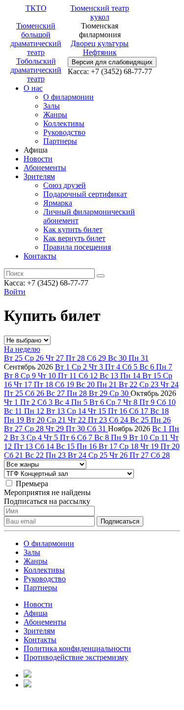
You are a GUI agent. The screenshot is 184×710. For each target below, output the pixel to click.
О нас (33, 88)
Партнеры (60, 141)
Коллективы (63, 123)
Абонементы (45, 167)
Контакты (40, 256)
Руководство (64, 132)
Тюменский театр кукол (99, 12)
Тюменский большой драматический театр (35, 39)
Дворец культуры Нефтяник (100, 47)
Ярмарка (57, 203)
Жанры (55, 114)
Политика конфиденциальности (77, 648)
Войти (15, 292)
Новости (38, 159)
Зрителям (39, 176)
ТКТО (36, 8)
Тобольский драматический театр (35, 70)
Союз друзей (64, 185)
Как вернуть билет (74, 238)
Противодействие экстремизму (76, 657)
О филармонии (68, 97)
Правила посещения (77, 247)
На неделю (22, 349)
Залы (51, 106)
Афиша (36, 613)
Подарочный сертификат (85, 194)
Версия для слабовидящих (112, 62)
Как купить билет (73, 229)
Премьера (32, 483)
